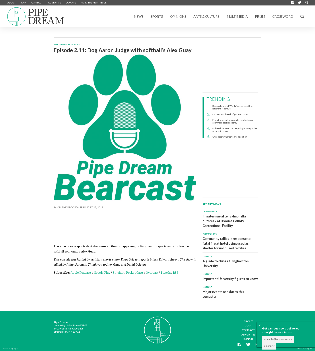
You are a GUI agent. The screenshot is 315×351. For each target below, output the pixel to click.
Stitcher (118, 273)
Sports (157, 16)
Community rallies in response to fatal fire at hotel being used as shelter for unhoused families (227, 243)
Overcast (152, 273)
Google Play (102, 273)
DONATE (71, 2)
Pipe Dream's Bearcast (67, 44)
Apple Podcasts (81, 273)
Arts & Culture (206, 16)
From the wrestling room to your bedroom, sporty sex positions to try (233, 121)
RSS (175, 273)
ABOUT (11, 2)
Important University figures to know (230, 114)
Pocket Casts (134, 273)
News (138, 16)
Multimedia (237, 16)
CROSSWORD (282, 16)
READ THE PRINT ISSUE (93, 2)
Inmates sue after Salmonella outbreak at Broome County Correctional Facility (224, 221)
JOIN (23, 2)
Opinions (178, 16)
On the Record (67, 207)
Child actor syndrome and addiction (229, 136)
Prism (260, 16)
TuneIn (166, 273)
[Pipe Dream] (157, 327)
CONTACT (37, 2)
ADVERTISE (54, 2)
